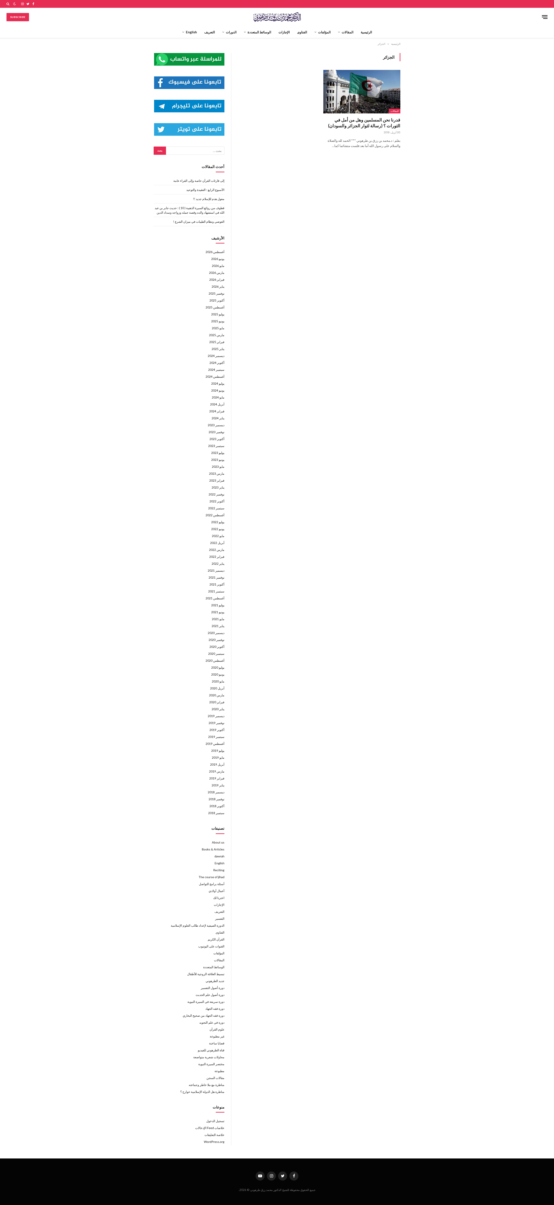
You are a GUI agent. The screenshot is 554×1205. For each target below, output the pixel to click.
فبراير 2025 (216, 342)
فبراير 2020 (216, 702)
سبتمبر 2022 (216, 508)
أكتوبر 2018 (216, 806)
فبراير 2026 (216, 279)
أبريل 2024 (217, 404)
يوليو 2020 (217, 667)
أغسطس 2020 (215, 660)
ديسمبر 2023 (216, 425)
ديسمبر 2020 (216, 633)
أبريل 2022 (217, 543)
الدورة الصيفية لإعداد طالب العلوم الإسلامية (197, 925)
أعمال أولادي (216, 891)
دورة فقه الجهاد (214, 1008)
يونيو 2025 (217, 321)
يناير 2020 (218, 709)
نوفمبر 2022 (216, 494)
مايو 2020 (218, 681)
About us (218, 842)
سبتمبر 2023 (216, 446)
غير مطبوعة (217, 1036)
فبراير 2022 (216, 556)
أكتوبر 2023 (216, 439)
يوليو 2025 (217, 314)
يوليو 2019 (217, 750)
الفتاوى (302, 32)
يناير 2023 (218, 487)
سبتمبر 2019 (216, 737)
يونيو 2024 (217, 390)
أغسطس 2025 (215, 307)
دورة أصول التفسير (212, 988)
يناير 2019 (218, 785)
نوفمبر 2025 (216, 293)
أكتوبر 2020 (216, 646)
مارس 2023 (216, 473)
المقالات (347, 32)
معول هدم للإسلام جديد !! (208, 199)
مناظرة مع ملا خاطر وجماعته (206, 1085)
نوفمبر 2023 (216, 432)
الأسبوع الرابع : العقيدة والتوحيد (205, 190)
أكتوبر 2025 (216, 300)
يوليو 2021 (217, 605)
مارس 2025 (216, 335)
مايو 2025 (218, 328)
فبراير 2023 (216, 480)
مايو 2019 (218, 757)
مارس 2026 (216, 272)
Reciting (218, 870)
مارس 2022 (216, 550)
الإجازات (284, 32)
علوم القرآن (216, 1029)
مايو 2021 (218, 619)
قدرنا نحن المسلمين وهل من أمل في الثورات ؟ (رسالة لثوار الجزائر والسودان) (364, 122)
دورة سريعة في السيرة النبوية (205, 1001)
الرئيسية (366, 32)
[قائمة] (545, 17)
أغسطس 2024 (215, 376)
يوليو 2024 (217, 383)
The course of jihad (211, 877)
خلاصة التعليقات (214, 1135)
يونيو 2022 (217, 529)
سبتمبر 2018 (216, 813)
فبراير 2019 (216, 778)
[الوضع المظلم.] (14, 3)
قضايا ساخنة (216, 1043)
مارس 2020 (216, 695)
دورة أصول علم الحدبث (210, 995)
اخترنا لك (218, 898)
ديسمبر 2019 (216, 716)
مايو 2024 (218, 397)
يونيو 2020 (217, 674)
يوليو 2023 (217, 453)
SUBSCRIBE (17, 17)
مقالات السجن (215, 1078)
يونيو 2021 (217, 612)
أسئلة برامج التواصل (211, 884)
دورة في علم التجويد (211, 1022)
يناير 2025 (218, 349)
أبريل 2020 (217, 688)
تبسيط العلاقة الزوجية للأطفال (205, 974)
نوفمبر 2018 (216, 799)
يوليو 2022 (217, 522)
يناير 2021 (218, 626)
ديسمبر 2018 (216, 792)
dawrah (219, 856)
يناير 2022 (218, 563)
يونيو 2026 (217, 259)
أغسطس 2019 (215, 743)
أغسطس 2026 (215, 252)
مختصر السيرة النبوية (211, 1064)
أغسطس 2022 (215, 515)
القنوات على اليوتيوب (211, 946)
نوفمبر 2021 (216, 577)
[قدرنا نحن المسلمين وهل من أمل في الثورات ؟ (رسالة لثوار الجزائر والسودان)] (361, 91)
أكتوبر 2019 (216, 730)
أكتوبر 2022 (216, 501)
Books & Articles (213, 849)
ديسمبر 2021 (216, 570)
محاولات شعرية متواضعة (208, 1057)
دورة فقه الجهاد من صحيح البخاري (203, 1015)
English (191, 32)
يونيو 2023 (217, 459)
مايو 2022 (218, 536)
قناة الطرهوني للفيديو (211, 1050)
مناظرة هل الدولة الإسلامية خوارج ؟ (202, 1092)
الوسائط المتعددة (259, 32)
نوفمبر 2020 (216, 640)
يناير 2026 (218, 286)
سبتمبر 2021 (216, 591)
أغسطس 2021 (215, 598)
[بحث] (8, 4)
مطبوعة (219, 1071)
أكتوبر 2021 (216, 584)
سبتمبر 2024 (216, 369)
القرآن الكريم (216, 939)
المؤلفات (324, 32)
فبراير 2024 (216, 411)
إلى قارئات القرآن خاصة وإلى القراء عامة (198, 180)
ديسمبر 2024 (216, 356)
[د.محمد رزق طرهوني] (277, 17)
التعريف (209, 32)
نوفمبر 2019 (216, 723)
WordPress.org (214, 1142)
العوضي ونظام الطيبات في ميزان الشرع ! (198, 221)
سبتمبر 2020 (216, 653)
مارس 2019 (216, 771)
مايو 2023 (218, 466)
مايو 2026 (218, 266)
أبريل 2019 (217, 764)
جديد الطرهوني (215, 981)
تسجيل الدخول (215, 1121)
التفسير (219, 918)
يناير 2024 (218, 418)
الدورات (231, 32)
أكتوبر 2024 (216, 363)
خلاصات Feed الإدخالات (209, 1128)
